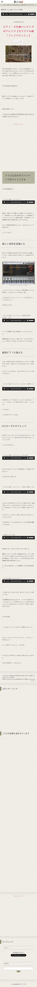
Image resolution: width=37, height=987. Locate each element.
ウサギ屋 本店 (15, 984)
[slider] (32, 14)
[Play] (3, 14)
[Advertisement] (18, 144)
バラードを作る (18, 41)
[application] (18, 14)
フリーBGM (10, 9)
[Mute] (29, 14)
